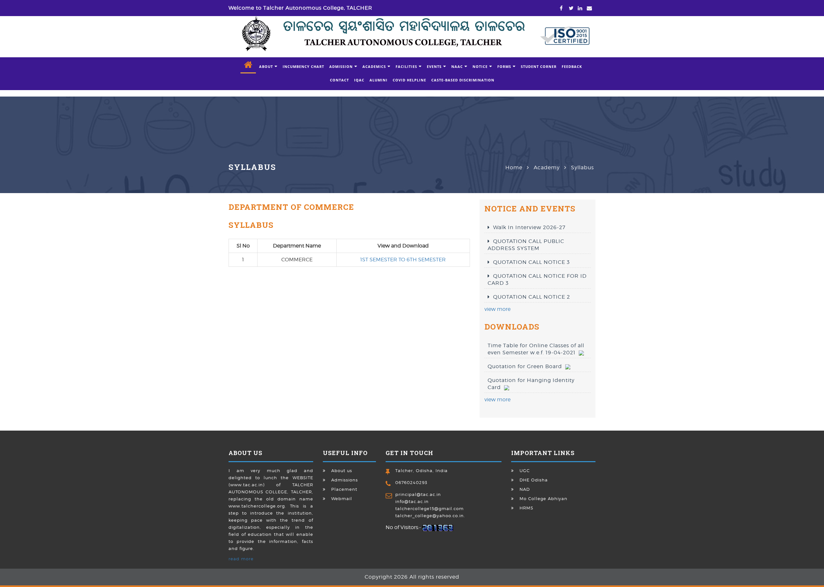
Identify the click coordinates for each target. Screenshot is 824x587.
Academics (374, 66)
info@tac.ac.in (412, 501)
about (266, 66)
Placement (344, 489)
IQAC (359, 80)
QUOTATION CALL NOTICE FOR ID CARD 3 (537, 279)
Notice (480, 66)
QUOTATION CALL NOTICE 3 (531, 262)
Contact (339, 80)
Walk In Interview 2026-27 (529, 227)
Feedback (572, 66)
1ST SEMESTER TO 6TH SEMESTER (403, 259)
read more (241, 558)
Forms (504, 66)
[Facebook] (560, 8)
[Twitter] (569, 8)
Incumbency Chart (303, 66)
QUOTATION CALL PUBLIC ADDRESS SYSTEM (526, 244)
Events (434, 66)
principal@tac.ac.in (418, 494)
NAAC (457, 66)
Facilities (406, 66)
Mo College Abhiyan (543, 498)
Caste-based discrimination (462, 80)
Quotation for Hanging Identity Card (531, 383)
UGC (525, 470)
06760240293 (411, 482)
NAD (525, 489)
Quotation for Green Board (526, 366)
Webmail (341, 498)
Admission (341, 66)
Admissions (344, 479)
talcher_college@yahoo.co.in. (430, 515)
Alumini (379, 80)
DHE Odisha (534, 479)
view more (497, 309)
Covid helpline (409, 80)
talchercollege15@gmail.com (429, 508)
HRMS (526, 507)
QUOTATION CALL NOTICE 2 (531, 297)
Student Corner (539, 66)
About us (341, 470)
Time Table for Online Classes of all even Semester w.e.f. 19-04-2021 (536, 349)
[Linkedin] (578, 8)
